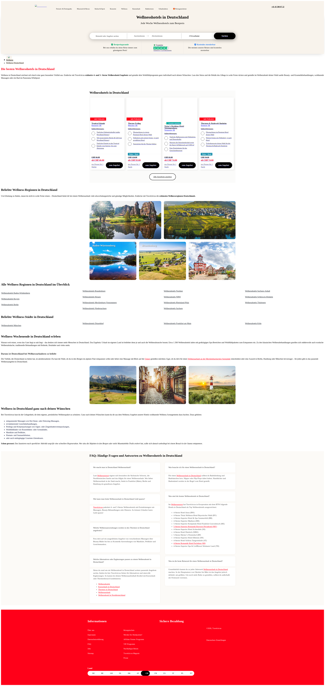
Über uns (91, 630)
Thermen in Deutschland (108, 590)
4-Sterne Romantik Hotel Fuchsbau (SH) (190, 543)
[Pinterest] (219, 635)
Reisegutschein (129, 630)
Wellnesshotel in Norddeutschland (111, 595)
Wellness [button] (124, 9)
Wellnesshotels (104, 584)
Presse (126, 658)
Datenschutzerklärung (95, 639)
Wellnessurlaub (104, 592)
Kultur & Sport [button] (100, 9)
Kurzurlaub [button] (136, 9)
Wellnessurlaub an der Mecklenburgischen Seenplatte (209, 359)
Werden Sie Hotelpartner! (133, 635)
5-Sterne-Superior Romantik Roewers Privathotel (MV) (195, 527)
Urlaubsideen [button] (163, 9)
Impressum (92, 635)
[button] (287, 6)
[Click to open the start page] (221, 623)
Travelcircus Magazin (131, 653)
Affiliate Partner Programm (134, 639)
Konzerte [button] (113, 9)
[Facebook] (208, 635)
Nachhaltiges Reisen (131, 649)
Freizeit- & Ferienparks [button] (64, 9)
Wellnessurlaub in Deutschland (188, 476)
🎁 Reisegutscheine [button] (180, 9)
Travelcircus (98, 507)
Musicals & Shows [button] (83, 9)
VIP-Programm (129, 644)
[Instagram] (213, 635)
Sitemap (91, 653)
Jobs (89, 649)
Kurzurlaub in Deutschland (109, 587)
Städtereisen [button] (149, 9)
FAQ (89, 644)
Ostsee (147, 359)
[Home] (9, 57)
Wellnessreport (103, 476)
